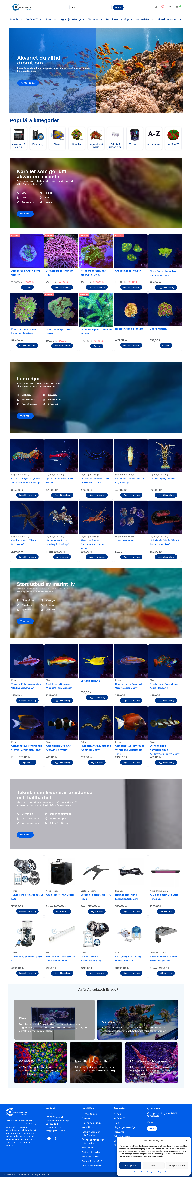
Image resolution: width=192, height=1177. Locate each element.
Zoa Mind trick (158, 328)
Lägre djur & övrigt (70, 19)
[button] (186, 1140)
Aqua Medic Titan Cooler (60, 894)
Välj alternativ (62, 557)
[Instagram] (56, 1138)
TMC (48, 952)
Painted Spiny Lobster (163, 478)
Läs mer (27, 287)
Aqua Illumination (159, 891)
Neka (153, 1165)
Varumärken (143, 19)
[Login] (156, 7)
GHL (117, 952)
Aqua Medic (52, 891)
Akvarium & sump (167, 19)
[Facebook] (49, 1138)
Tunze (14, 891)
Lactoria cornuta (90, 680)
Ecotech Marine (88, 891)
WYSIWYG (32, 19)
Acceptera (130, 1165)
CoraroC (108, 1021)
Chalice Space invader (128, 270)
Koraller (14, 19)
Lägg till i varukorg (62, 287)
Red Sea (119, 891)
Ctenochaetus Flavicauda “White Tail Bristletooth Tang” (129, 749)
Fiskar (48, 19)
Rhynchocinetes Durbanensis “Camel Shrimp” (92, 544)
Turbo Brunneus (124, 540)
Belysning (38, 144)
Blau (22, 1018)
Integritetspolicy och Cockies (159, 1172)
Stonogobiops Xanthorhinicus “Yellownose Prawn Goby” (165, 749)
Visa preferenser (177, 1165)
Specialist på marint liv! (91, 1061)
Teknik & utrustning (117, 19)
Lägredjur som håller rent (148, 1061)
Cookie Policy (140, 1172)
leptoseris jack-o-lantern (129, 328)
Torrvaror (93, 19)
